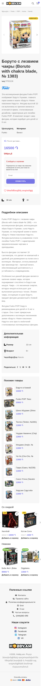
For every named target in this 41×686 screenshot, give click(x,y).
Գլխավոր (5, 11)
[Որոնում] (33, 3)
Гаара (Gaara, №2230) (25, 468)
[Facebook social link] (17, 367)
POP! (18, 11)
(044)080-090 (22, 616)
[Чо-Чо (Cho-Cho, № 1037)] (9, 460)
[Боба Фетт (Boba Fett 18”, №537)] (11, 557)
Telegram (22, 635)
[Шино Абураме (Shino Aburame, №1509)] (9, 415)
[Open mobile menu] (3, 3)
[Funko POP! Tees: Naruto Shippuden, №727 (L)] (9, 403)
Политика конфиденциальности (22, 602)
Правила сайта (22, 599)
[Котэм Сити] (30, 520)
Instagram (22, 628)
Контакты (22, 595)
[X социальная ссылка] (20, 367)
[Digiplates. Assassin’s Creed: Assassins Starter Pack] (30, 557)
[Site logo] (13, 3)
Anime (24, 11)
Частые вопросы (22, 612)
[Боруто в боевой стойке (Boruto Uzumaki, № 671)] (9, 392)
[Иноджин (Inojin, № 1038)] (9, 449)
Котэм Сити (26, 531)
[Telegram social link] (29, 367)
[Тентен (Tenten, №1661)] (9, 426)
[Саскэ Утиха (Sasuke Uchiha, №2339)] (9, 483)
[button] (4, 35)
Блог (22, 605)
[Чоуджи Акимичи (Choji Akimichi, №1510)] (9, 437)
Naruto (30, 11)
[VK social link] (26, 367)
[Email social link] (23, 367)
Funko (13, 11)
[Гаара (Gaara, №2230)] (9, 472)
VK (22, 638)
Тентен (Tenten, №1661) (26, 422)
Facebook (22, 631)
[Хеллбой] (11, 520)
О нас (22, 609)
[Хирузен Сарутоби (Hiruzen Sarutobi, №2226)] (9, 495)
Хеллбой (5, 531)
